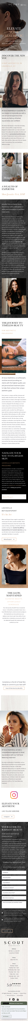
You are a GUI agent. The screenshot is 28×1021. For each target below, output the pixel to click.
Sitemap (15, 993)
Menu (24, 5)
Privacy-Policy (5, 926)
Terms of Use (20, 924)
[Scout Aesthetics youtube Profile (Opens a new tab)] (18, 999)
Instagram (7, 816)
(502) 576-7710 (14, 959)
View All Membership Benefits (14, 688)
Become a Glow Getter (14, 673)
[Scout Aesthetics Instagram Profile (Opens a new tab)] (13, 999)
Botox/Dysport (8, 539)
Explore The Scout (14, 646)
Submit (6, 931)
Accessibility (20, 995)
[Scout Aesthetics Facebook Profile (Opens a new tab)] (9, 999)
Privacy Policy (23, 993)
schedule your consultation (15, 485)
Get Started (5, 1016)
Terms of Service (11, 995)
